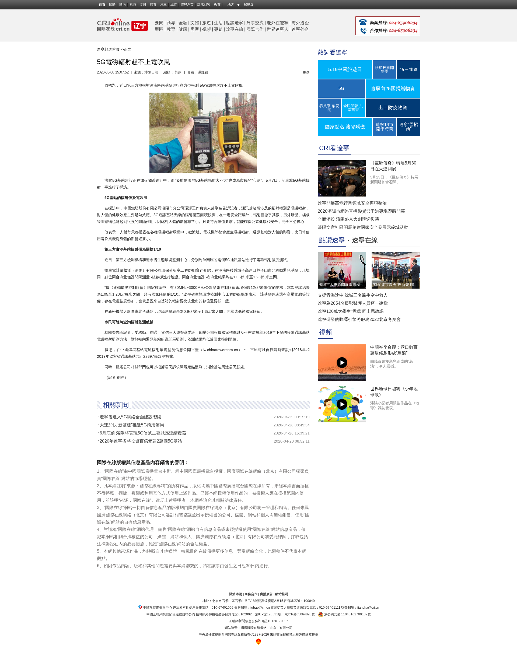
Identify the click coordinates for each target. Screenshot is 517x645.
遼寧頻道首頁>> (110, 49)
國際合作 (255, 29)
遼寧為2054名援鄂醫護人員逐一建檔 (353, 303)
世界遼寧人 (277, 29)
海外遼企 (300, 22)
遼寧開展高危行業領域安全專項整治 (352, 203)
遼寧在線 (234, 29)
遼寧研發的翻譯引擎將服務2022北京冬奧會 (359, 319)
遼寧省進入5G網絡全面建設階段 (130, 417)
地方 (231, 4)
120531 (272, 614)
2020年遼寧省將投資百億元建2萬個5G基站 (141, 441)
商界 (171, 22)
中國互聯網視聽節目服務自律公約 (170, 614)
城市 (173, 4)
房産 (194, 29)
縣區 (159, 29)
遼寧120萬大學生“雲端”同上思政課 (351, 311)
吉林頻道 (122, 24)
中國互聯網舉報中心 (157, 607)
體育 (153, 4)
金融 (183, 22)
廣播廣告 (266, 594)
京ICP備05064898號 (300, 614)
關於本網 (235, 594)
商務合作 (250, 594)
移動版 (249, 4)
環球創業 (187, 4)
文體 (194, 22)
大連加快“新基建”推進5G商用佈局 (132, 425)
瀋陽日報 (151, 72)
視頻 (133, 4)
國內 (122, 4)
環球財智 (203, 4)
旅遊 (206, 22)
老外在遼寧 (277, 22)
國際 (112, 4)
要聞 (159, 22)
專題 (218, 29)
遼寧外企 (300, 29)
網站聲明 (281, 594)
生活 (218, 22)
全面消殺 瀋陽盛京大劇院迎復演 (348, 219)
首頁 (102, 4)
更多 (306, 72)
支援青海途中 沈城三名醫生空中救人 (353, 295)
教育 (217, 4)
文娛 (143, 4)
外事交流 (255, 22)
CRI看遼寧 (334, 148)
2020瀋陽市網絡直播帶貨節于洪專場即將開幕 (361, 211)
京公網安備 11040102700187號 (347, 614)
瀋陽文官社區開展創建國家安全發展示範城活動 (363, 227)
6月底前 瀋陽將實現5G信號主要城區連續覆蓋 (143, 433)
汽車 (163, 4)
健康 (183, 29)
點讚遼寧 (234, 22)
